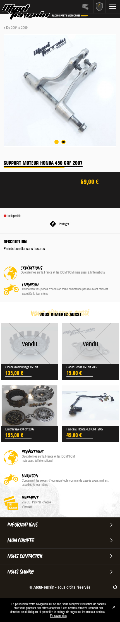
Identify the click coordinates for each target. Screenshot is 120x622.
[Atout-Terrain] (34, 13)
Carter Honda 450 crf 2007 (81, 367)
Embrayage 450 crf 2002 (19, 429)
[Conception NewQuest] (115, 587)
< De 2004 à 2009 (16, 27)
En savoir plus (58, 616)
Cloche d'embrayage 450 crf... (22, 367)
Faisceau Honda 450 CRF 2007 (84, 429)
